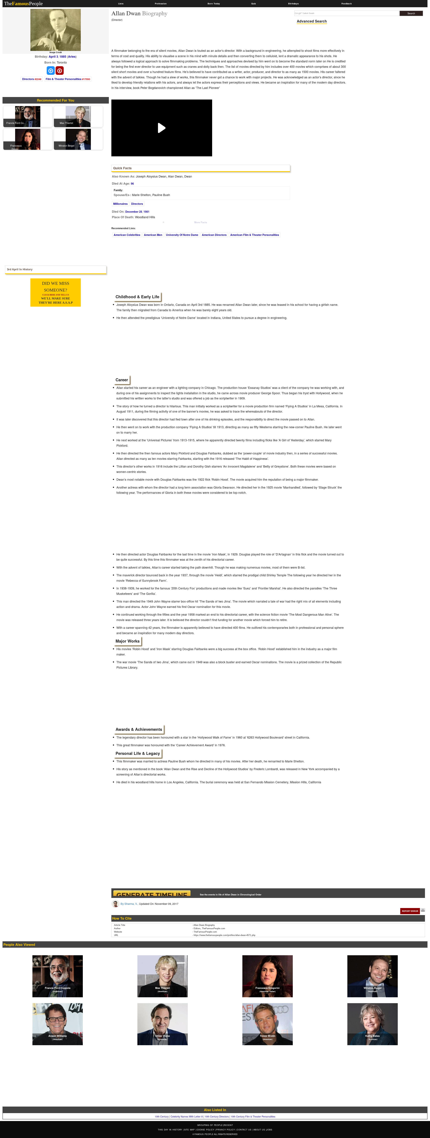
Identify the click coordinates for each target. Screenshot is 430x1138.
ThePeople (23, 3)
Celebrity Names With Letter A (187, 1116)
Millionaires (120, 204)
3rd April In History (19, 269)
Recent (228, 1125)
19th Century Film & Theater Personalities (253, 1116)
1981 (146, 212)
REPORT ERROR (410, 911)
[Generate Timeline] (152, 893)
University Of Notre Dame (182, 235)
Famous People (204, 1134)
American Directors (214, 235)
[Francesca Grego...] (27, 139)
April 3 (53, 56)
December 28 (133, 212)
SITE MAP (190, 1129)
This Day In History (170, 1129)
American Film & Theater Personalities (254, 235)
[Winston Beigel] (78, 139)
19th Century (162, 1116)
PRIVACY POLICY (226, 1129)
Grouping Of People (210, 1125)
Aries (72, 56)
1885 (62, 56)
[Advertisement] (172, 36)
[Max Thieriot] (78, 116)
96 (132, 183)
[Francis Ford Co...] (27, 116)
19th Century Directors (217, 1116)
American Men (153, 235)
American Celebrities (127, 235)
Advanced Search (312, 21)
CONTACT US (244, 1129)
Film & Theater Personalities (63, 79)
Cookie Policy (206, 1129)
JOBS (269, 1129)
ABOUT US (259, 1129)
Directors (28, 79)
